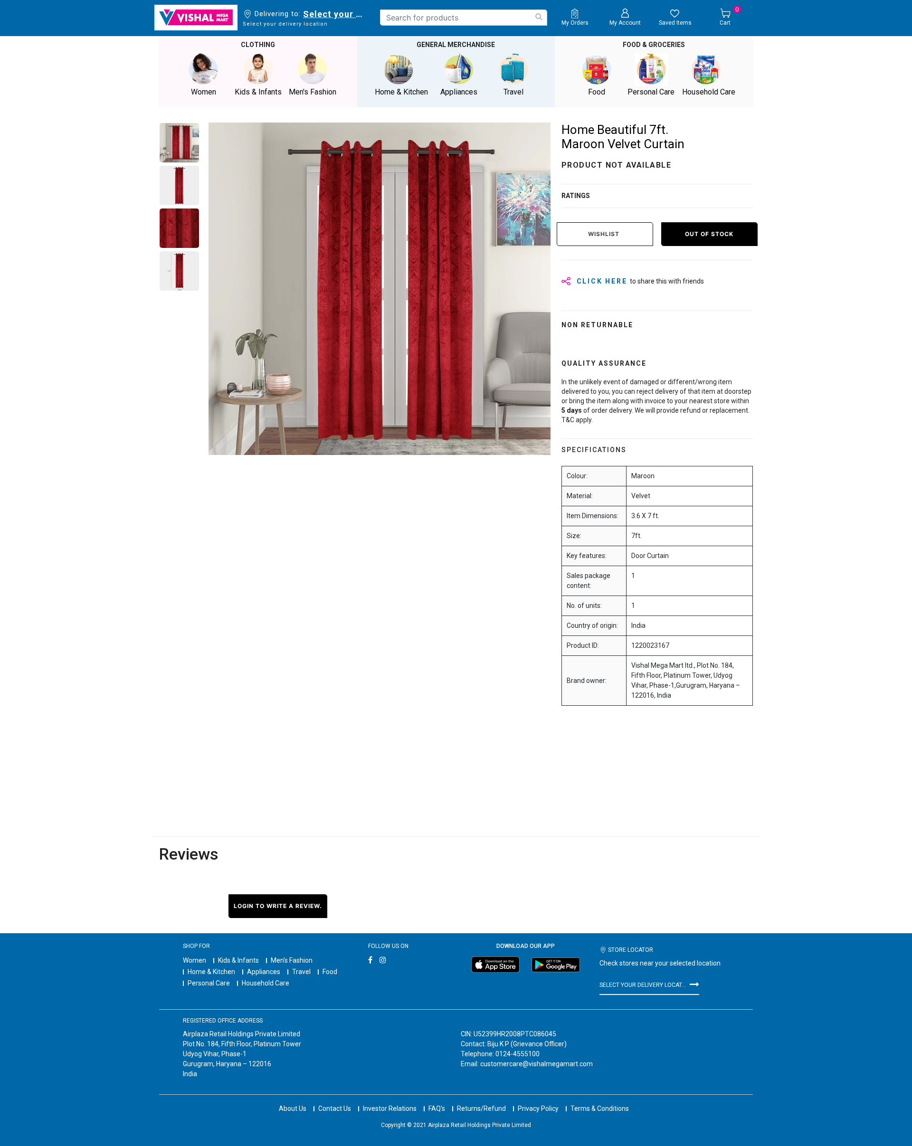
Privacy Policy (538, 1108)
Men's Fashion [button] (312, 91)
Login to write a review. (278, 905)
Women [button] (203, 91)
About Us (292, 1108)
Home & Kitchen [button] (401, 91)
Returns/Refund (481, 1108)
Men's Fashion (292, 960)
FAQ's (436, 1108)
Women (194, 960)
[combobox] (463, 17)
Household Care (265, 983)
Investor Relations (390, 1108)
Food (330, 972)
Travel (301, 972)
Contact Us (334, 1108)
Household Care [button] (708, 91)
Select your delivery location (334, 14)
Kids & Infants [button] (258, 91)
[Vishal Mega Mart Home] (196, 17)
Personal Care (209, 983)
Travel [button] (513, 91)
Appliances (263, 972)
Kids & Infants (238, 960)
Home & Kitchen (211, 972)
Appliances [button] (458, 91)
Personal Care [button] (650, 91)
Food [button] (596, 91)
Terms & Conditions (599, 1108)
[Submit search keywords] (538, 17)
